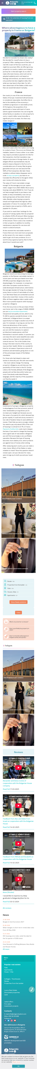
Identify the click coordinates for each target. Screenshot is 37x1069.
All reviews (7, 908)
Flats (10, 588)
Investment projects (11, 1006)
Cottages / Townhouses (12, 979)
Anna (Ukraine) (8, 892)
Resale (10, 581)
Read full (6, 789)
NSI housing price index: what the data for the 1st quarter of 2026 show (17, 937)
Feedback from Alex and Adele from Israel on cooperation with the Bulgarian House (18, 821)
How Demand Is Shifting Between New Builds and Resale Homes (18, 945)
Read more (16, 1062)
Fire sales (7, 1004)
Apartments (12, 595)
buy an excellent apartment (17, 311)
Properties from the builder (17, 585)
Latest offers (8, 1002)
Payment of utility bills (10, 429)
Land (6, 994)
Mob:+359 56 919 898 (11, 1016)
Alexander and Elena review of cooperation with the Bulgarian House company (17, 783)
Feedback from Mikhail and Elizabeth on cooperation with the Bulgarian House (18, 858)
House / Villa (8, 972)
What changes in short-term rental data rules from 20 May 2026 (18, 929)
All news (6, 949)
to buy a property (13, 175)
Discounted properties (12, 992)
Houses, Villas (12, 592)
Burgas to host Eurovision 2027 (13, 922)
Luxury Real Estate (10, 990)
